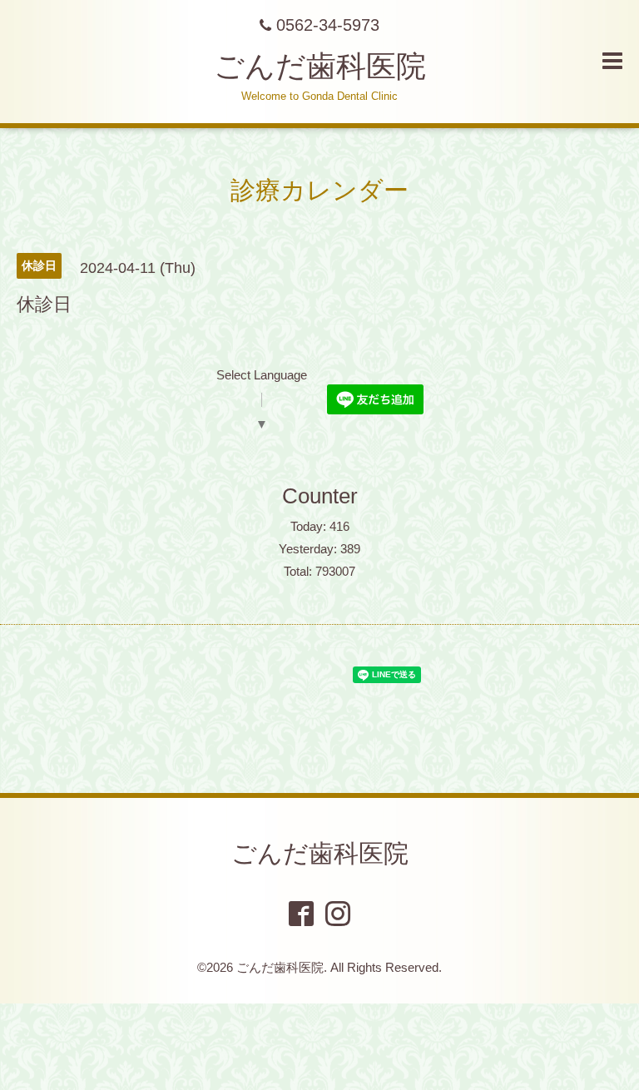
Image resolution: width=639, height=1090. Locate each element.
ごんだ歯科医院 (320, 66)
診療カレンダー (319, 190)
